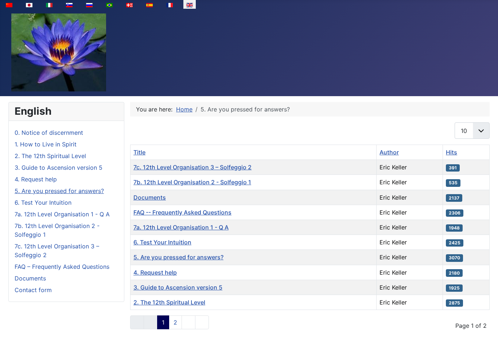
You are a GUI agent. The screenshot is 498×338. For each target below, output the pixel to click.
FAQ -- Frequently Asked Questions (182, 212)
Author (389, 152)
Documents (30, 278)
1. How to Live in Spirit (46, 144)
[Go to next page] (188, 322)
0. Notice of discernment (49, 132)
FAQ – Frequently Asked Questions (62, 266)
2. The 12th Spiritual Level (50, 156)
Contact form (33, 290)
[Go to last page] (202, 322)
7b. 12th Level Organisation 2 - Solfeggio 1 (192, 182)
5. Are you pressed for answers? (59, 190)
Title (139, 152)
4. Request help (36, 179)
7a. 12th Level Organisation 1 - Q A (62, 214)
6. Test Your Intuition (43, 202)
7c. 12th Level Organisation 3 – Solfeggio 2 (192, 167)
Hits (451, 152)
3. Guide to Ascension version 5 (58, 167)
